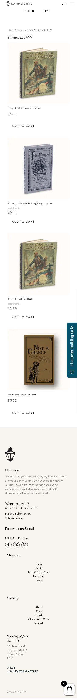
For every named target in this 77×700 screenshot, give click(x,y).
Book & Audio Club (38, 572)
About (39, 607)
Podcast (39, 623)
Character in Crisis (38, 619)
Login (29, 11)
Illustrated (39, 576)
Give (47, 11)
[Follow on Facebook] (8, 545)
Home (11, 30)
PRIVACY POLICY (16, 692)
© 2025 (11, 667)
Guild (39, 615)
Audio (39, 568)
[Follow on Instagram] (24, 545)
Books (39, 564)
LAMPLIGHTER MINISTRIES (22, 671)
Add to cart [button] (23, 126)
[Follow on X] (16, 545)
